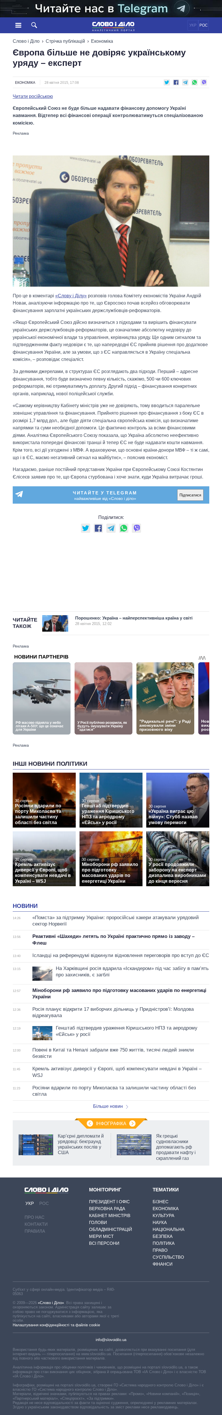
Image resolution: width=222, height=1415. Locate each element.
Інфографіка (111, 1123)
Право (160, 1250)
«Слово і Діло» (51, 1303)
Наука (160, 1222)
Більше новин (108, 1106)
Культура (163, 1215)
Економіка (102, 41)
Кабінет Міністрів (109, 1215)
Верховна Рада (107, 1208)
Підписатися (190, 495)
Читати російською (33, 96)
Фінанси (163, 1264)
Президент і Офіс (109, 1201)
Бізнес (161, 1201)
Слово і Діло (26, 41)
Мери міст (101, 1236)
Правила (35, 1231)
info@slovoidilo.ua (111, 1340)
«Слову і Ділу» (71, 295)
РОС (203, 25)
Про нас (35, 1217)
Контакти (36, 1224)
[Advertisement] (111, 143)
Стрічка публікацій (65, 41)
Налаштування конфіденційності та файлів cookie (56, 1325)
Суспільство (168, 1257)
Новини (25, 906)
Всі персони (104, 1243)
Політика (164, 1243)
